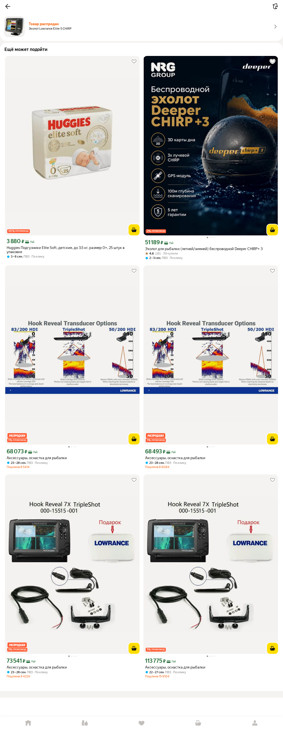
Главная (28, 723)
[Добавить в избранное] (134, 61)
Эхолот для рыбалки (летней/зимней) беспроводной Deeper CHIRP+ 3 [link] (204, 249)
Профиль (254, 723)
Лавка (85, 723)
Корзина (198, 723)
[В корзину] (134, 230)
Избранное (141, 723)
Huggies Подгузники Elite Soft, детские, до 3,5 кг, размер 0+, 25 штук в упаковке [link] (66, 250)
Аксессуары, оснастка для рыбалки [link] (37, 458)
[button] (7, 6)
